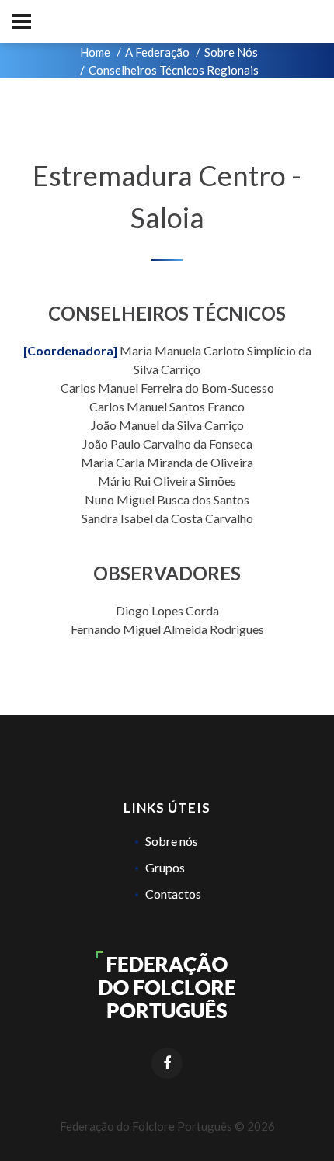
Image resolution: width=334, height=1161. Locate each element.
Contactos (173, 893)
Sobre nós (171, 840)
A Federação (157, 52)
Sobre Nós (231, 52)
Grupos (165, 867)
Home (95, 52)
